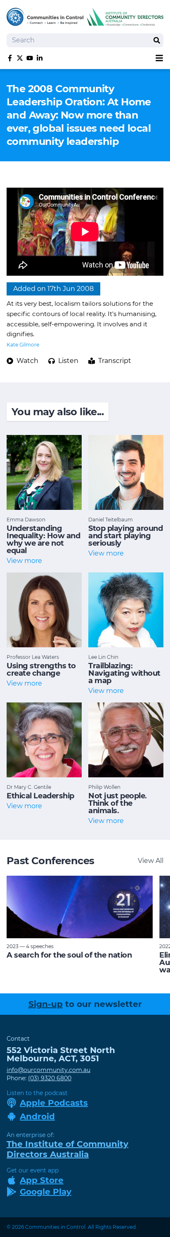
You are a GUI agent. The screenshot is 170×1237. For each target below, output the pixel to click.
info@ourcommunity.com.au (48, 1070)
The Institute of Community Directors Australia (67, 1149)
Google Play (45, 1192)
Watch (27, 361)
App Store (42, 1180)
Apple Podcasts (54, 1103)
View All (150, 861)
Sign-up (45, 1004)
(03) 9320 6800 (49, 1078)
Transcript (114, 361)
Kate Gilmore (23, 345)
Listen (68, 361)
